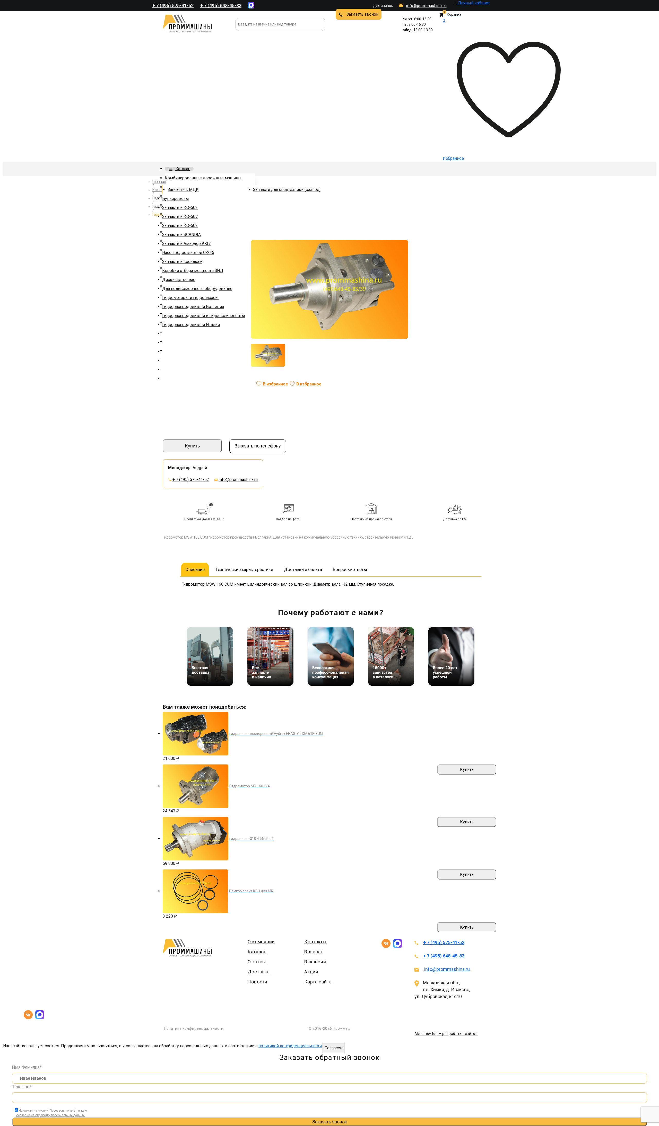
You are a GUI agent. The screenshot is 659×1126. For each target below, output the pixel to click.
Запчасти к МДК (183, 189)
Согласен (333, 1047)
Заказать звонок (362, 14)
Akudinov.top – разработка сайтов (446, 1034)
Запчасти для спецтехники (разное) (286, 189)
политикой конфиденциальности (290, 1045)
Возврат (313, 951)
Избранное (453, 89)
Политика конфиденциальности (193, 1028)
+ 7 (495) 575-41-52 (173, 5)
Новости (257, 981)
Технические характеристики (244, 569)
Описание (195, 569)
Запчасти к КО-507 (180, 216)
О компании (261, 941)
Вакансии (315, 961)
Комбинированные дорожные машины (203, 177)
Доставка (259, 971)
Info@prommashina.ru (238, 479)
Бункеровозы (175, 198)
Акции (311, 971)
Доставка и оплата (303, 569)
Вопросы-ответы (350, 569)
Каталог (182, 169)
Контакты (315, 941)
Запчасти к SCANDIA (181, 234)
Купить (192, 445)
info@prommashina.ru (426, 6)
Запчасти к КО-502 (180, 225)
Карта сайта (318, 981)
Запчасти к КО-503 (180, 207)
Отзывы (257, 961)
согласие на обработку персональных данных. (50, 1115)
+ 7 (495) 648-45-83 (220, 5)
